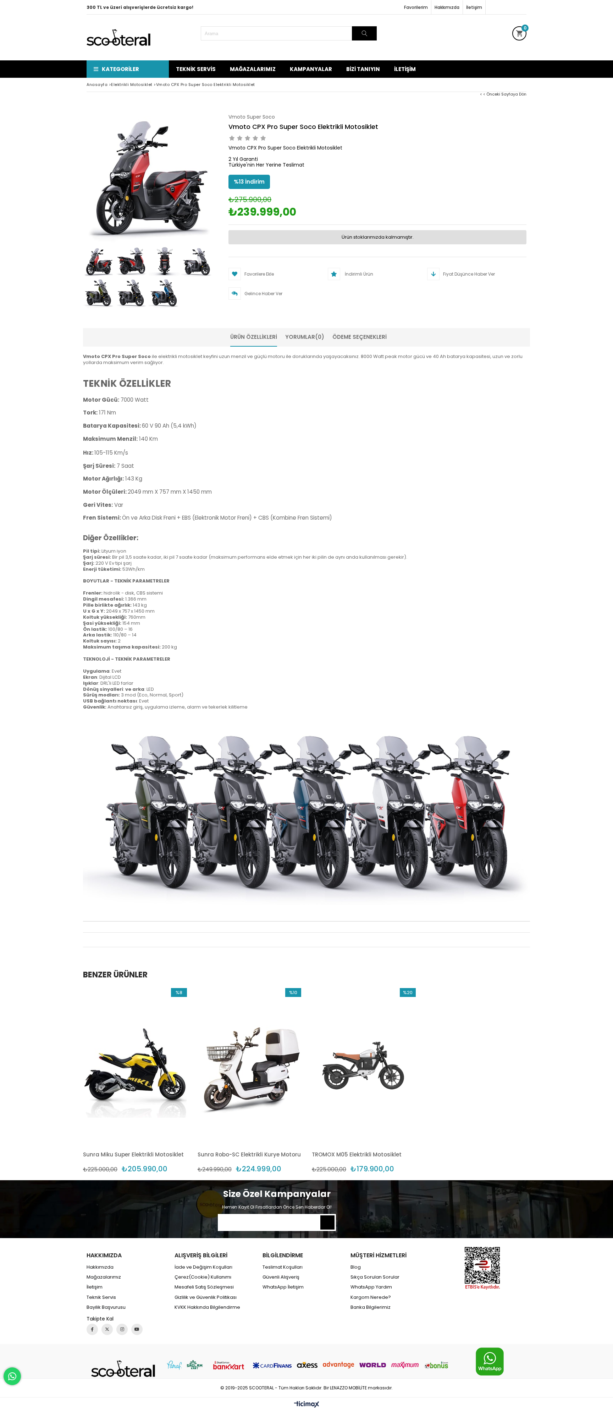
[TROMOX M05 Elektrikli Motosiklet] (364, 1066)
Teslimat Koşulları (283, 1267)
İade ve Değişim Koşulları (203, 1267)
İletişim (474, 7)
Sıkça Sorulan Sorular (374, 1277)
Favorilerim (416, 7)
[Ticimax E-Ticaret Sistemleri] (306, 1404)
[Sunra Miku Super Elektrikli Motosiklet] (135, 1066)
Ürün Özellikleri (253, 337)
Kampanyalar (311, 69)
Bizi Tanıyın (363, 69)
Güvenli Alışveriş (281, 1277)
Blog (355, 1267)
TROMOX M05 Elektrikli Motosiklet (357, 1154)
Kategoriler (120, 69)
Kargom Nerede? (370, 1297)
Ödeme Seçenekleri (359, 337)
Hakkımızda (447, 7)
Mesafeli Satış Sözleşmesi (204, 1287)
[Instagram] (122, 1329)
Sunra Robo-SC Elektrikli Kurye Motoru (249, 1154)
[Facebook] (92, 1329)
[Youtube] (137, 1329)
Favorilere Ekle (135, 1080)
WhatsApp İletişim (283, 1287)
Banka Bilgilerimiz (370, 1307)
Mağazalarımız (253, 69)
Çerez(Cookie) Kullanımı (203, 1277)
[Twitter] (107, 1329)
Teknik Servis (196, 69)
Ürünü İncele (160, 1080)
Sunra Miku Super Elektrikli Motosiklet (133, 1154)
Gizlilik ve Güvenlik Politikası (206, 1297)
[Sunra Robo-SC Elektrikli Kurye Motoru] (250, 1066)
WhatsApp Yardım (371, 1287)
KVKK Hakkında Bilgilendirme (207, 1307)
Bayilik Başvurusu (106, 1307)
